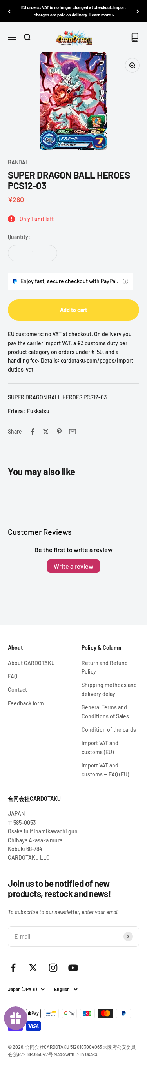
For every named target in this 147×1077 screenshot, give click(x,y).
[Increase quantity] (47, 253)
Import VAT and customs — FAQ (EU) (105, 769)
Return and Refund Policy (105, 667)
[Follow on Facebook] (13, 967)
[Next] (137, 11)
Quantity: (19, 236)
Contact (17, 689)
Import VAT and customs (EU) (100, 747)
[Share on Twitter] (46, 431)
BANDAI (17, 162)
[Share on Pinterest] (59, 431)
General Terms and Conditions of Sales (105, 711)
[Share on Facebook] (32, 431)
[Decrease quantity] (18, 253)
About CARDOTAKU (31, 663)
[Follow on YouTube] (73, 967)
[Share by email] (72, 431)
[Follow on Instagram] (53, 967)
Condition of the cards (109, 729)
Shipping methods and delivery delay (109, 689)
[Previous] (9, 11)
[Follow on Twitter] (33, 967)
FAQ (12, 676)
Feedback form (26, 703)
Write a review (73, 566)
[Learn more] (125, 281)
